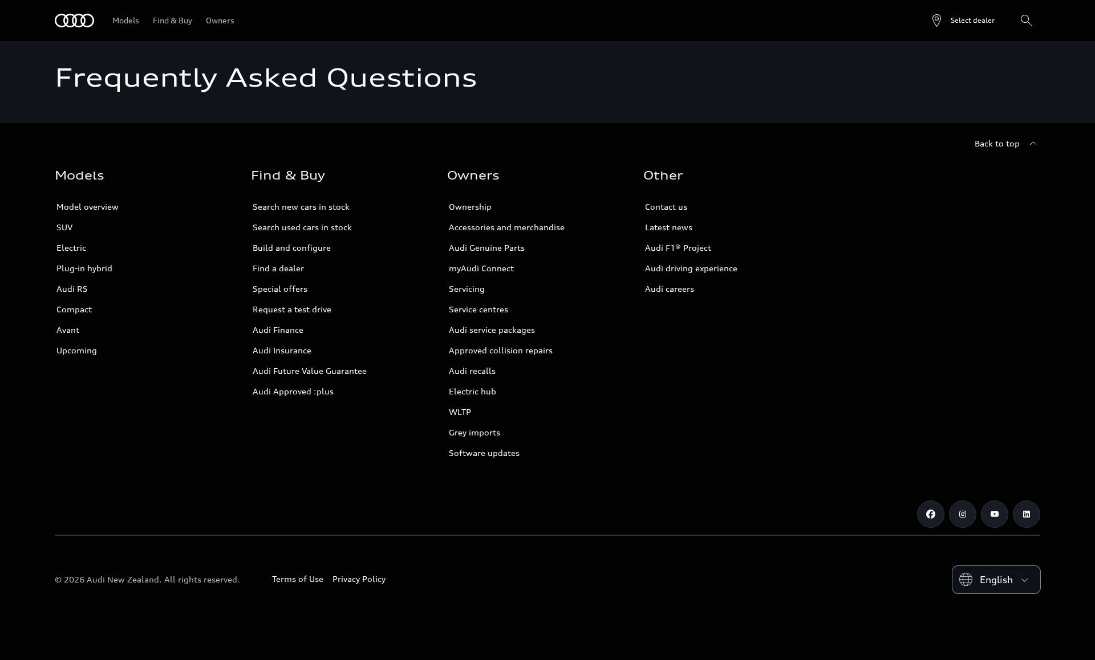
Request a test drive (292, 309)
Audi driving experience (691, 268)
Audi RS (72, 289)
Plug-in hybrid (84, 268)
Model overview (87, 206)
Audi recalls (472, 371)
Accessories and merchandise (507, 227)
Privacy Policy (359, 579)
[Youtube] (994, 514)
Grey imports (474, 432)
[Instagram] (962, 514)
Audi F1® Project (678, 247)
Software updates (484, 453)
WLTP (460, 412)
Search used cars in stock (302, 227)
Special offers (280, 289)
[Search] (1026, 20)
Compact (74, 309)
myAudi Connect (481, 268)
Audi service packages (492, 330)
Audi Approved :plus (293, 391)
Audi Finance (278, 330)
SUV (64, 227)
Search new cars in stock (301, 206)
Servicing (467, 289)
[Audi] (74, 20)
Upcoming (76, 350)
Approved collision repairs (501, 350)
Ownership (470, 206)
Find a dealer (278, 268)
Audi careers (669, 289)
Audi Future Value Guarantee (310, 371)
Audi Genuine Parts (487, 247)
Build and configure (292, 247)
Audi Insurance (282, 350)
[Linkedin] (1026, 514)
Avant (67, 330)
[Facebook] (930, 514)
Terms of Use (297, 579)
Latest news (668, 227)
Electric (71, 247)
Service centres (478, 309)
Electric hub (472, 391)
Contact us (666, 206)
